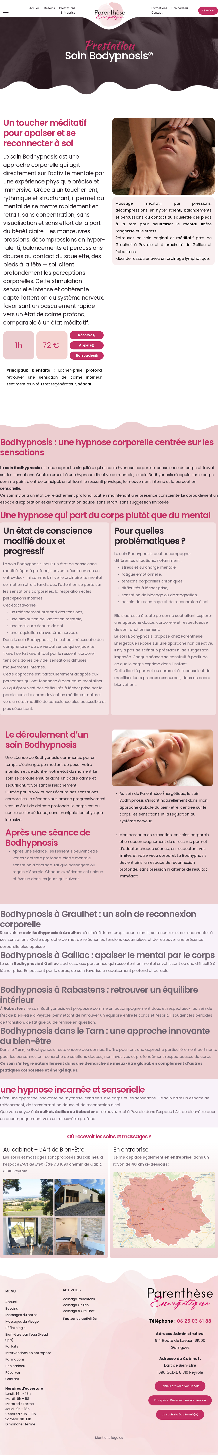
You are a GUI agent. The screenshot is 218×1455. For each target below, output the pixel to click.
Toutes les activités (80, 1318)
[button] (6, 10)
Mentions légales (109, 1437)
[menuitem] (34, 8)
